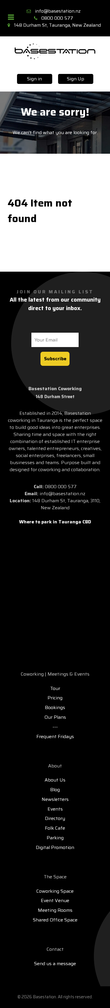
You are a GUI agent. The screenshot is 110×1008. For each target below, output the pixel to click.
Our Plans (55, 717)
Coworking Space (55, 891)
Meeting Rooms (55, 910)
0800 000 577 (57, 18)
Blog (55, 789)
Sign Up (75, 78)
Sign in (34, 78)
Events (55, 809)
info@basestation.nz (58, 11)
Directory (55, 818)
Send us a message (55, 963)
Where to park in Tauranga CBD (55, 521)
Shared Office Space (55, 920)
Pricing (55, 697)
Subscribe (55, 358)
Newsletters (55, 799)
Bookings (55, 707)
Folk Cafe (55, 828)
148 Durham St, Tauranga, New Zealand (57, 25)
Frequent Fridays (55, 736)
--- (55, 726)
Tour (55, 688)
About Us (55, 780)
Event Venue (55, 900)
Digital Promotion (55, 847)
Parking (55, 837)
